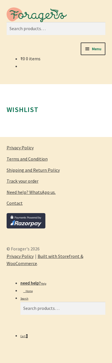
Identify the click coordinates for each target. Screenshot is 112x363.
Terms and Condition (27, 159)
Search (24, 298)
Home (29, 291)
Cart (24, 336)
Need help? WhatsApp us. (31, 192)
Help (43, 283)
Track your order (22, 181)
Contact (15, 203)
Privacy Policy (20, 147)
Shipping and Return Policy (33, 170)
